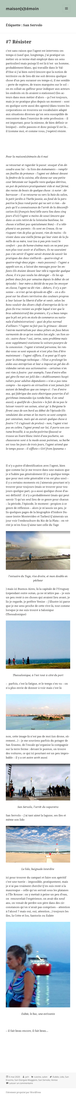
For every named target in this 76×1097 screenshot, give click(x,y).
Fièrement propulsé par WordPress (23, 1092)
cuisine (37, 1076)
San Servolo (44, 1079)
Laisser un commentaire (21, 1083)
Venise (54, 1079)
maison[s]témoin (22, 8)
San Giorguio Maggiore (25, 1079)
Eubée (56, 1076)
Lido (62, 1076)
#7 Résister (18, 41)
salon (44, 1076)
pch (27, 1076)
